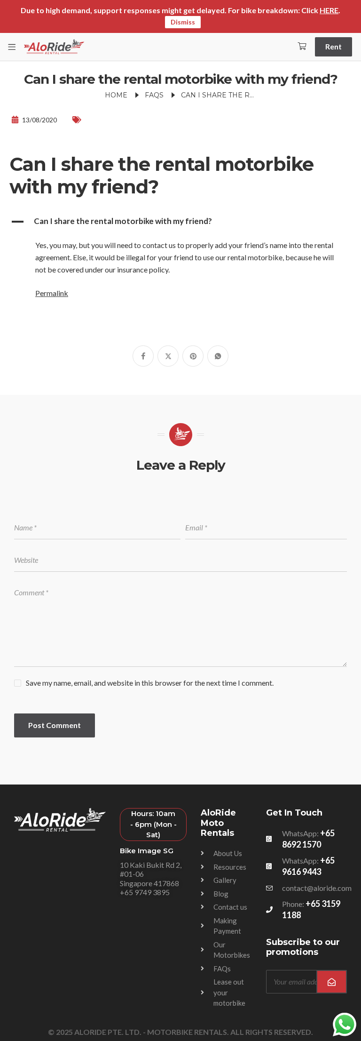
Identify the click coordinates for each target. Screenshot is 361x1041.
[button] (180, 221)
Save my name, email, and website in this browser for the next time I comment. (150, 682)
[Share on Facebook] (143, 356)
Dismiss (183, 22)
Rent (333, 46)
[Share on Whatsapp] (217, 356)
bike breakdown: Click (289, 10)
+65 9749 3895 (145, 892)
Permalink (51, 292)
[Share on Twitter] (168, 356)
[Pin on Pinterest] (193, 356)
